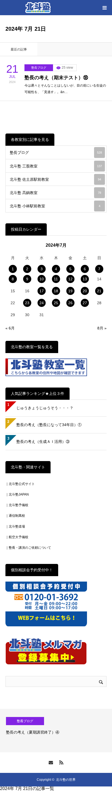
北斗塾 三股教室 (56, 166)
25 (56, 303)
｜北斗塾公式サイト (20, 484)
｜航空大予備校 (16, 537)
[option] (56, 730)
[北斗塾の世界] (38, 7)
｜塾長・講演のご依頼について (28, 548)
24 (41, 303)
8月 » (102, 328)
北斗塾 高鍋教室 (55, 193)
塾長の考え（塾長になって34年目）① (49, 425)
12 (70, 279)
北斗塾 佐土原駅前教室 (55, 179)
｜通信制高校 (15, 516)
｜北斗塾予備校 (16, 505)
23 (27, 303)
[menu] (104, 7)
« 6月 (10, 328)
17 (41, 291)
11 (56, 279)
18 (56, 291)
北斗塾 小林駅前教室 (55, 206)
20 (85, 291)
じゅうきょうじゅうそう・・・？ (44, 408)
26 (70, 303)
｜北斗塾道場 (15, 526)
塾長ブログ (38, 67)
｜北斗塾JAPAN (17, 494)
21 (99, 291)
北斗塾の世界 (66, 780)
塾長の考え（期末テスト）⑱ (56, 77)
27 (85, 303)
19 (70, 291)
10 (41, 279)
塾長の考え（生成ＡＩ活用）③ (43, 441)
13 (85, 279)
